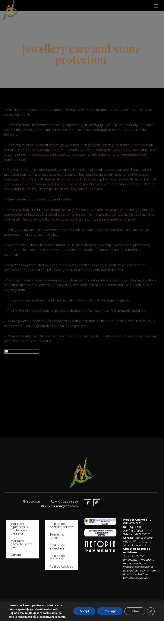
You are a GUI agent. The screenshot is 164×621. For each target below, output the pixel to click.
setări (61, 617)
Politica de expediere (57, 546)
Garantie (17, 555)
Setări (135, 611)
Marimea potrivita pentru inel (22, 544)
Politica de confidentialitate (61, 525)
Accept (84, 611)
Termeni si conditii (57, 536)
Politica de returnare (57, 557)
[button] (156, 5)
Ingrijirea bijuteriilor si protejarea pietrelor (20, 528)
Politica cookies (61, 566)
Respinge (110, 611)
